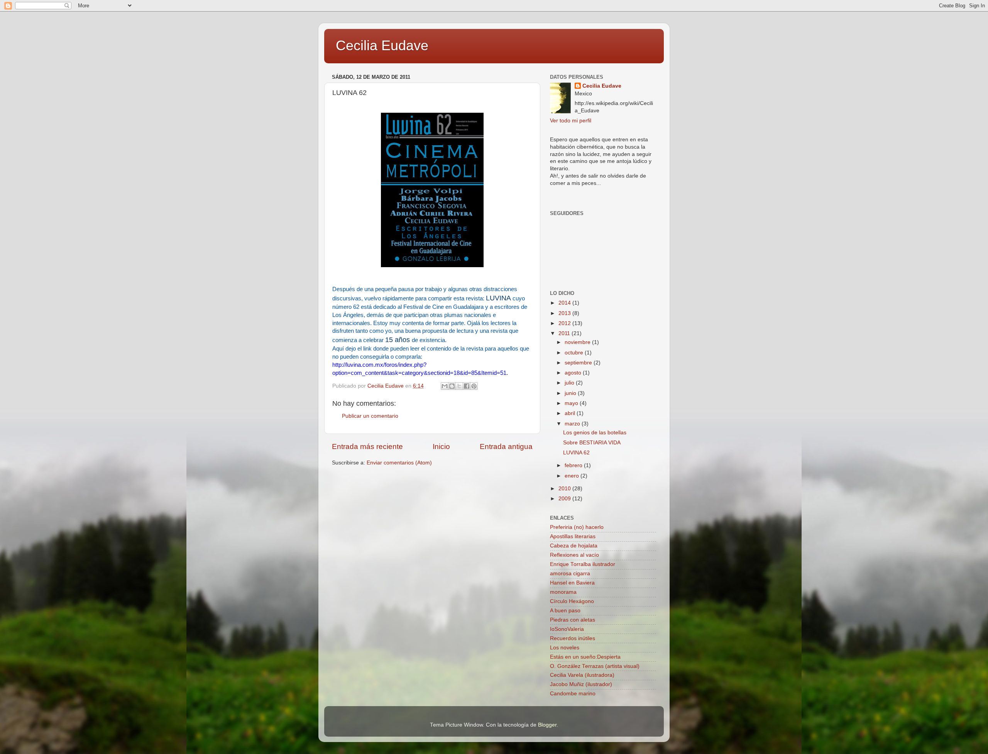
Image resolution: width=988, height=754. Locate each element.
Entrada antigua (506, 446)
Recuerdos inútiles (572, 638)
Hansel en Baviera (572, 583)
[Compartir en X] (459, 386)
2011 (565, 333)
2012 (565, 323)
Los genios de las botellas (594, 432)
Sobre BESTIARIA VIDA (592, 443)
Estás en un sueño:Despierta (585, 657)
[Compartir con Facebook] (466, 386)
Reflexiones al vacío (574, 555)
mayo (572, 403)
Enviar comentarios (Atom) (399, 463)
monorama (563, 592)
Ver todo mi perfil (570, 121)
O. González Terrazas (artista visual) (594, 666)
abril (571, 413)
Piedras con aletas (572, 620)
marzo (573, 424)
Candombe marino (573, 693)
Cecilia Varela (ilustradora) (582, 675)
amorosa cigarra (570, 573)
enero (572, 476)
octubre (575, 353)
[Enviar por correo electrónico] (444, 386)
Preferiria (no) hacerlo (577, 527)
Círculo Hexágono (572, 601)
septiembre (579, 363)
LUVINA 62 (576, 453)
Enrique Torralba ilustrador (582, 564)
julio (570, 383)
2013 (565, 313)
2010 (565, 488)
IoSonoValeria (567, 629)
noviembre (578, 342)
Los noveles (564, 648)
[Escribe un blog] (452, 386)
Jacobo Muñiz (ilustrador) (581, 684)
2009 (565, 499)
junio (571, 393)
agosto (574, 373)
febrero (574, 465)
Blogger (547, 725)
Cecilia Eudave (382, 45)
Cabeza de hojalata (573, 546)
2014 (565, 303)
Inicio (441, 446)
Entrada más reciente (367, 446)
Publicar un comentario (370, 416)
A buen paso (565, 610)
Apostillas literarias (573, 536)
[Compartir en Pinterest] (474, 386)
